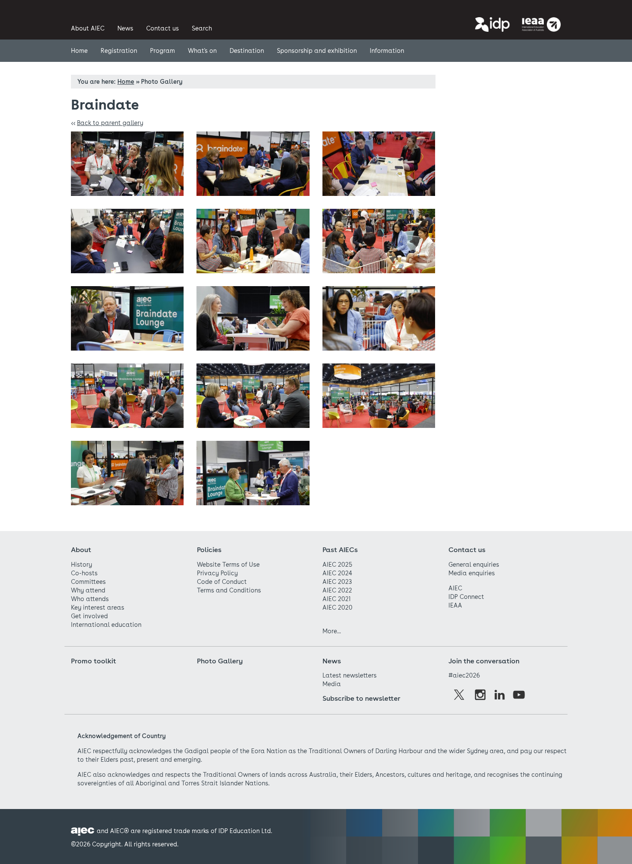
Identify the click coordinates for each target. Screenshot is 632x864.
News (331, 661)
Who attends (90, 598)
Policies (209, 550)
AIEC (455, 588)
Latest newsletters (349, 675)
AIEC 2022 (337, 590)
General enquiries (473, 564)
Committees (88, 581)
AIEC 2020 (337, 607)
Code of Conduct (222, 581)
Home (125, 81)
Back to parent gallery (110, 122)
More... (331, 631)
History (81, 564)
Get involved (89, 616)
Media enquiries (471, 573)
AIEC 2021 (336, 598)
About (81, 550)
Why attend (88, 590)
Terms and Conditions (229, 590)
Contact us (466, 550)
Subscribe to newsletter (361, 698)
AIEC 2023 (337, 581)
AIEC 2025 (337, 564)
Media (331, 684)
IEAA (455, 605)
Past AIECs (340, 550)
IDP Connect (466, 596)
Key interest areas (97, 607)
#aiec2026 (464, 675)
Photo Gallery (220, 661)
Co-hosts (84, 573)
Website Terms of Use (228, 564)
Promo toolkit (93, 661)
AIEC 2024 (337, 573)
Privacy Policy (217, 573)
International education (106, 624)
